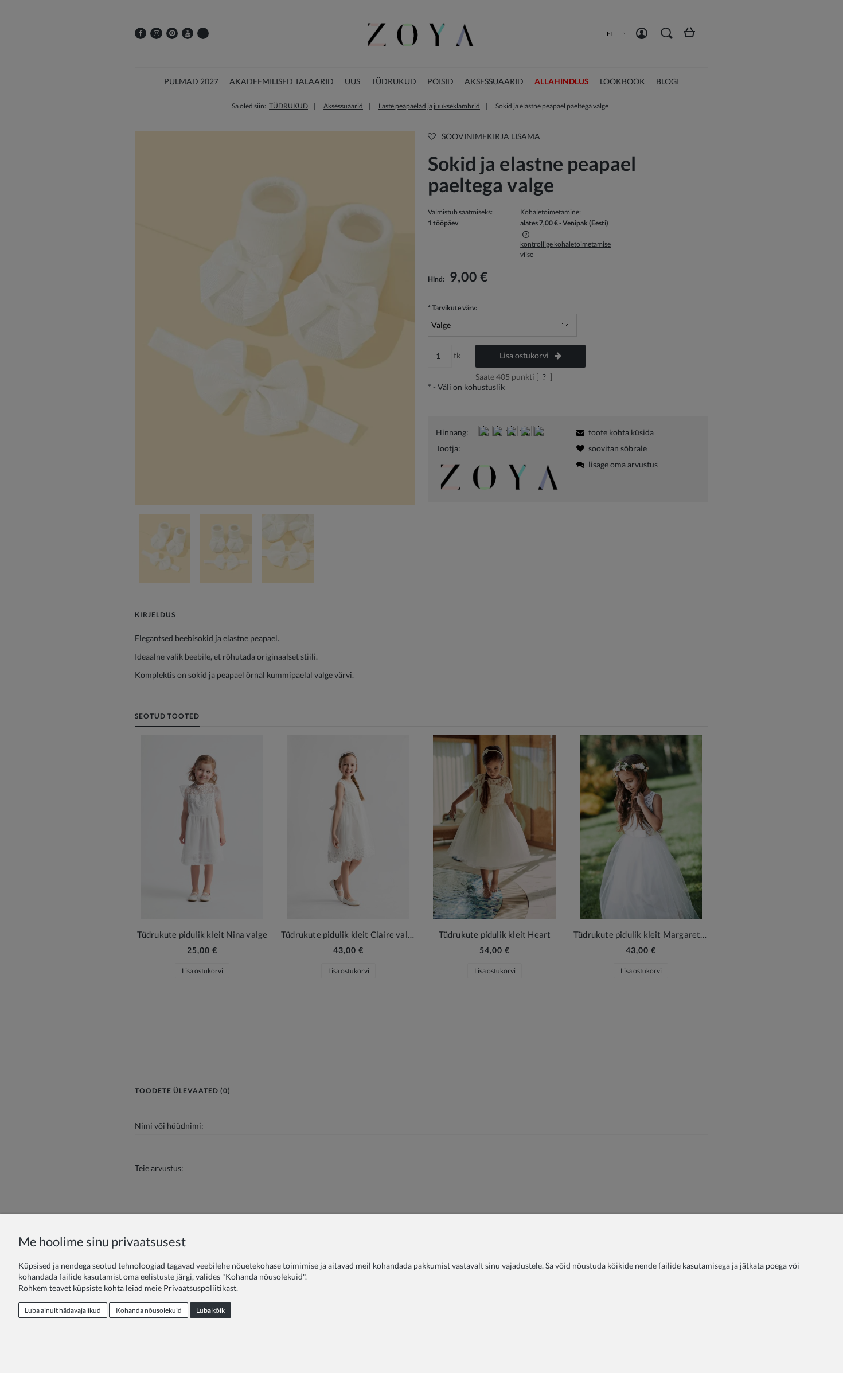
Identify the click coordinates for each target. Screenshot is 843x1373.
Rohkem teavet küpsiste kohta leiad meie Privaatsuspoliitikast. (128, 1288)
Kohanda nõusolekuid (149, 1310)
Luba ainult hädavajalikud (63, 1310)
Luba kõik (210, 1310)
